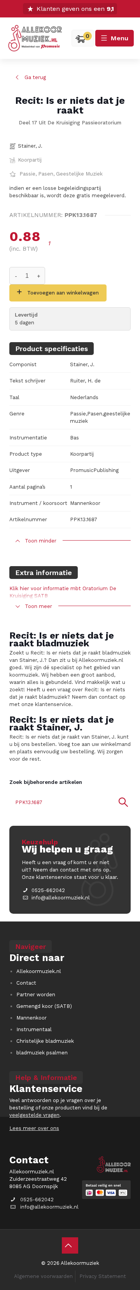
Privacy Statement (102, 1276)
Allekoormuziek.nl (38, 971)
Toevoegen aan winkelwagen (63, 293)
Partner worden (35, 994)
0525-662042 (48, 890)
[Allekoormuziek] (35, 38)
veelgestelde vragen (34, 1115)
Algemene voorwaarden (43, 1276)
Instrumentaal (34, 1029)
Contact (26, 983)
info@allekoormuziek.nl (61, 898)
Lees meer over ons (34, 1128)
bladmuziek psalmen (42, 1053)
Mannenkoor (31, 1018)
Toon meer (38, 606)
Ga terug (35, 77)
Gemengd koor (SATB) (44, 1006)
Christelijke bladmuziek (45, 1041)
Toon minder (40, 541)
